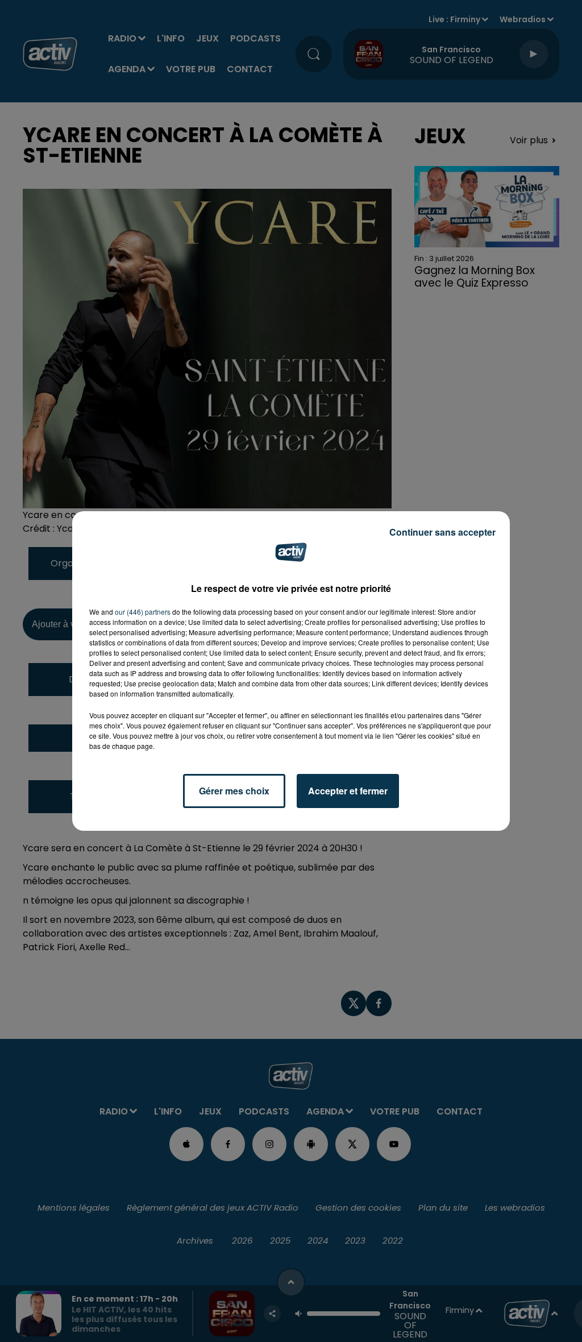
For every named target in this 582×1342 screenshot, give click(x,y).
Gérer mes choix (234, 790)
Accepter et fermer (348, 790)
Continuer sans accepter (442, 532)
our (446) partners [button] (143, 611)
